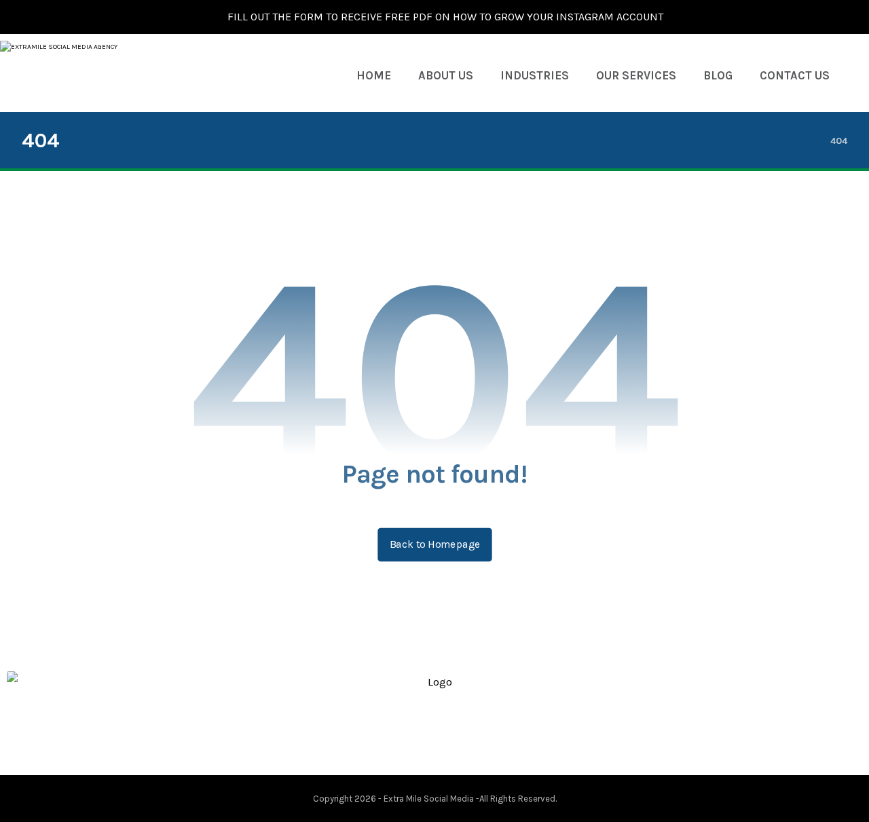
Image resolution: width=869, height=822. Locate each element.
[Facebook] (402, 737)
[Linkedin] (445, 737)
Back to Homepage (434, 544)
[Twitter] (423, 737)
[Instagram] (467, 737)
